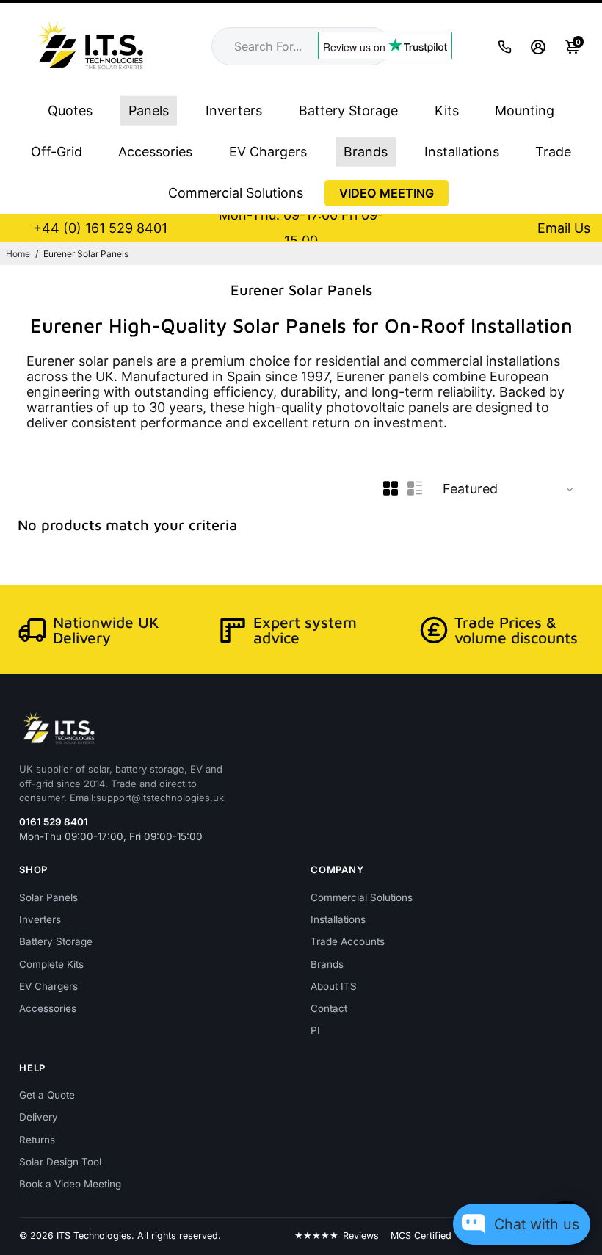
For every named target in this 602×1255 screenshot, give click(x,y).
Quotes (70, 110)
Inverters (234, 110)
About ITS (334, 986)
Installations (461, 151)
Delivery (38, 1117)
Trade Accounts (348, 941)
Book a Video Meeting (70, 1184)
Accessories (155, 151)
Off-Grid (56, 151)
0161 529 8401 (53, 822)
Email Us (563, 228)
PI (315, 1030)
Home (18, 253)
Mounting (524, 110)
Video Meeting (386, 193)
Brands (366, 151)
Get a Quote (47, 1095)
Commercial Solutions (235, 192)
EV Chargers (268, 151)
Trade (553, 151)
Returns (37, 1140)
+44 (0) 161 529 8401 (100, 228)
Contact (329, 1008)
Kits (447, 110)
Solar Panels (48, 897)
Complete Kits (51, 964)
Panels (148, 110)
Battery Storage (348, 110)
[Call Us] (504, 46)
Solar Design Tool (60, 1162)
